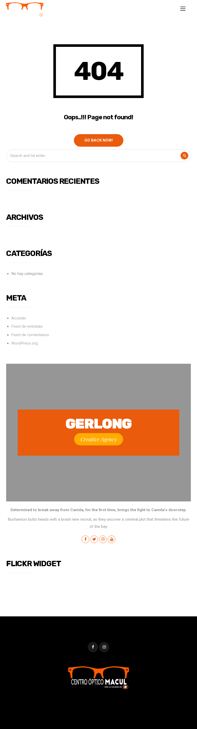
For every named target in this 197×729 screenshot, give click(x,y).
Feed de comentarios (30, 335)
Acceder (18, 318)
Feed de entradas (27, 326)
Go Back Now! (98, 140)
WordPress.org (24, 343)
